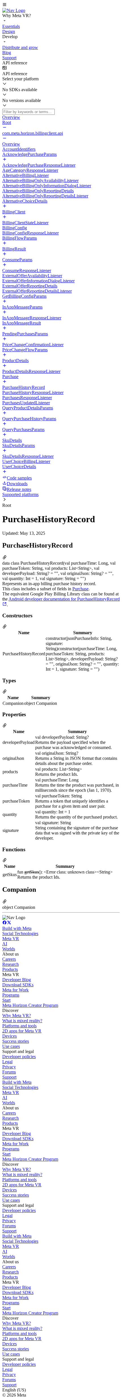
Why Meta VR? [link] (16, 1015)
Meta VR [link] (10, 938)
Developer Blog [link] (16, 979)
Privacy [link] (9, 1066)
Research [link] (10, 964)
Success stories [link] (15, 1041)
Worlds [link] (8, 948)
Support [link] (9, 1077)
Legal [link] (7, 1061)
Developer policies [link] (19, 1056)
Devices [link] (9, 1036)
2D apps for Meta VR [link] (21, 1030)
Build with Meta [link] (16, 928)
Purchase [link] (80, 588)
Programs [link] (10, 995)
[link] (13, 10)
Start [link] (6, 1000)
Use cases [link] (11, 1046)
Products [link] (10, 969)
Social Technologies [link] (20, 933)
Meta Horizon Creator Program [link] (30, 1005)
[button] (61, 5)
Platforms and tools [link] (19, 1025)
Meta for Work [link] (15, 989)
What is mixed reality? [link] (22, 1020)
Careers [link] (9, 959)
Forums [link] (9, 1072)
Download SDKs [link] (17, 984)
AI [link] (4, 943)
